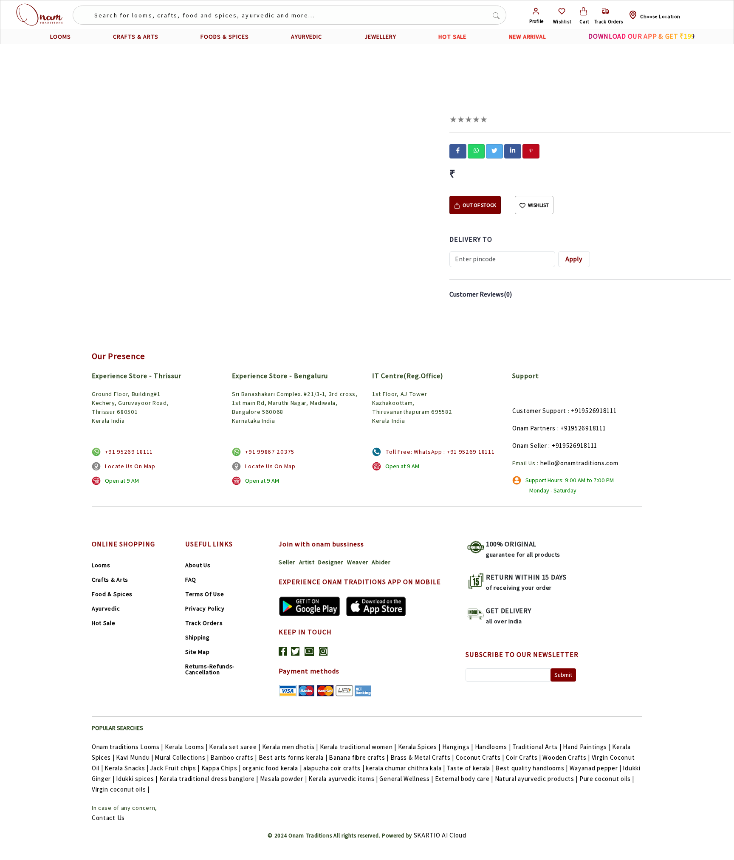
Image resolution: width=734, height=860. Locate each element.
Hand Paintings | (586, 747)
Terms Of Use (204, 594)
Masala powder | (283, 779)
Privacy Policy (205, 608)
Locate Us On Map (130, 466)
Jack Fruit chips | (175, 768)
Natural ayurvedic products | (536, 779)
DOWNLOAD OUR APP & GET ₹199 (641, 36)
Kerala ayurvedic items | (343, 779)
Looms (101, 565)
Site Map (197, 652)
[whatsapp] (476, 150)
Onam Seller (529, 445)
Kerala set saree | (234, 747)
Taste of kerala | (470, 768)
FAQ (190, 580)
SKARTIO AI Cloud (440, 835)
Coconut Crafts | (480, 757)
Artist (307, 562)
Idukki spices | (137, 779)
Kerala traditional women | (358, 747)
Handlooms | (493, 747)
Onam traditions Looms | (127, 747)
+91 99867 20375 (269, 451)
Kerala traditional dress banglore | (209, 779)
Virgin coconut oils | (121, 789)
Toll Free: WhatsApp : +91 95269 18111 (439, 451)
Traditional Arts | (537, 747)
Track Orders (204, 623)
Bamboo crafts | (233, 757)
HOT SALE (452, 37)
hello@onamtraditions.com (579, 463)
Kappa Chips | (221, 768)
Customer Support (539, 411)
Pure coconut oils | (606, 779)
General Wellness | (406, 779)
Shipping (197, 637)
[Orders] (605, 11)
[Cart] (583, 11)
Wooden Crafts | (566, 757)
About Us (198, 565)
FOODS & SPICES (224, 36)
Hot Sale (104, 623)
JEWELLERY (380, 36)
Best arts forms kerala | (293, 757)
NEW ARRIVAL (527, 36)
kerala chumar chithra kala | (405, 768)
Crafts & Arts (110, 580)
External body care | (464, 779)
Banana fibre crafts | (359, 757)
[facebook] (458, 150)
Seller (287, 562)
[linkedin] (513, 150)
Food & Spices (112, 594)
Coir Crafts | (523, 757)
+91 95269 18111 (129, 451)
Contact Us (108, 818)
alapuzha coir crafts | (333, 768)
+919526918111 (593, 411)
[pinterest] (531, 150)
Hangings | (457, 747)
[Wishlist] (562, 11)
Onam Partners (534, 428)
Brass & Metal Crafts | (422, 757)
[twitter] (494, 150)
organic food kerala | (272, 768)
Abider (381, 562)
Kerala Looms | (186, 747)
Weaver (357, 562)
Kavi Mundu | (134, 757)
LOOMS (60, 36)
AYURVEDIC (306, 36)
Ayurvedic (106, 608)
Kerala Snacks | (126, 768)
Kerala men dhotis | (290, 747)
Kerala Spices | (419, 747)
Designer (331, 562)
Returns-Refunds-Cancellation (209, 669)
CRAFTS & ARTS (135, 36)
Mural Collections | (182, 757)
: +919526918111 (581, 428)
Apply (573, 259)
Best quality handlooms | (531, 768)
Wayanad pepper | (595, 768)
